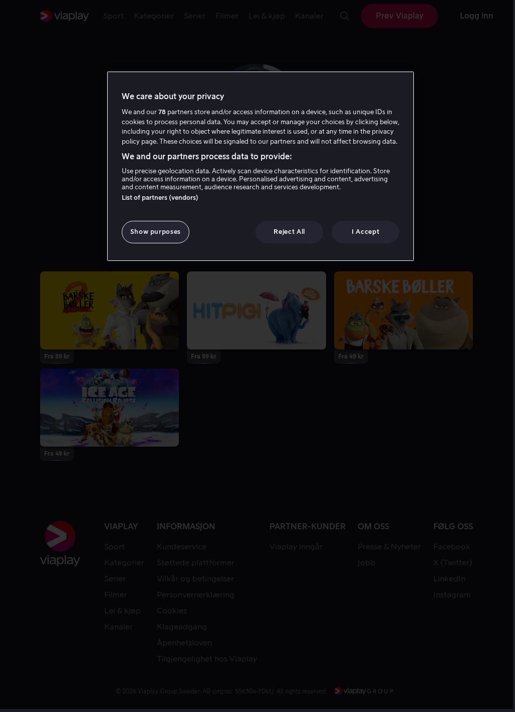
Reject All (289, 231)
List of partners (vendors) (160, 197)
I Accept (365, 231)
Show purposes (155, 231)
